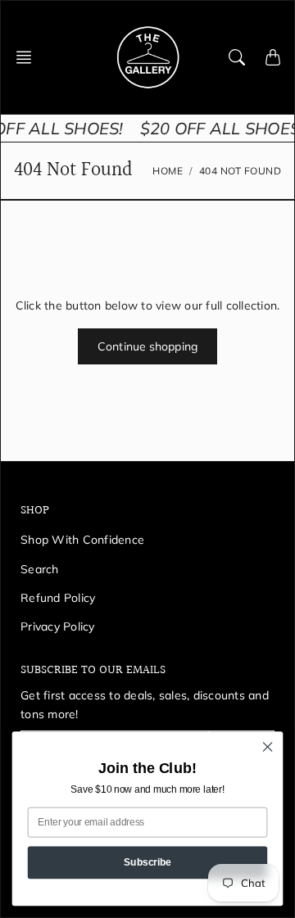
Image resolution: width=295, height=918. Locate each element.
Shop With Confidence (82, 539)
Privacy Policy (57, 626)
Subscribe (147, 861)
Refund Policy (57, 597)
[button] (28, 57)
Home (167, 171)
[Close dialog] (268, 746)
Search (39, 569)
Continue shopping (147, 346)
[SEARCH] (237, 57)
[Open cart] (273, 57)
